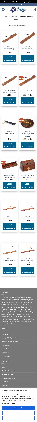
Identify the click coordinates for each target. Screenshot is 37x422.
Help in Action (6, 321)
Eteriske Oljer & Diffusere (9, 371)
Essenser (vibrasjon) (8, 374)
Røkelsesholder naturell (28, 91)
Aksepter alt (18, 408)
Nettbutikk (5, 334)
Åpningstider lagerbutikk (9, 338)
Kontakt (4, 349)
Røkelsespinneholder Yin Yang (27, 261)
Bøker (3, 367)
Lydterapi (4, 385)
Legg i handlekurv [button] (9, 58)
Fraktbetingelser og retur (9, 341)
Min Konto (5, 352)
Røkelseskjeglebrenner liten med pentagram (27, 176)
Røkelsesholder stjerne (9, 260)
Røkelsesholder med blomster (27, 49)
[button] (3, 9)
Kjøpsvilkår (5, 345)
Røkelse (14, 16)
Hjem (6, 16)
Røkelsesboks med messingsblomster (9, 176)
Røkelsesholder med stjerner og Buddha (9, 49)
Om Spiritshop (6, 356)
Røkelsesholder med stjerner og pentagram (9, 91)
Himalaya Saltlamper (8, 378)
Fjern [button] (31, 2)
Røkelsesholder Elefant (9, 218)
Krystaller (4, 382)
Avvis (18, 418)
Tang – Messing (9, 133)
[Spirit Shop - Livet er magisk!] (18, 9)
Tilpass (18, 413)
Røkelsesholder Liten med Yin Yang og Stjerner (27, 134)
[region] (18, 405)
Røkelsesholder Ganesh (27, 218)
